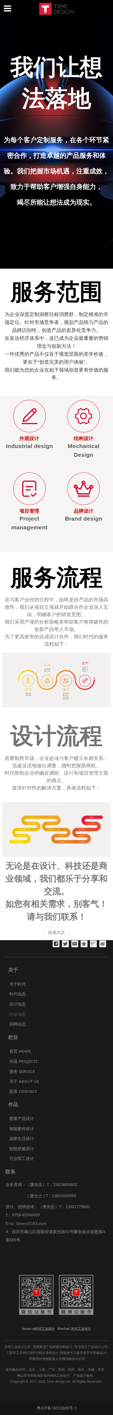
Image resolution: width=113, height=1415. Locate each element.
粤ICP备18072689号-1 (57, 1408)
